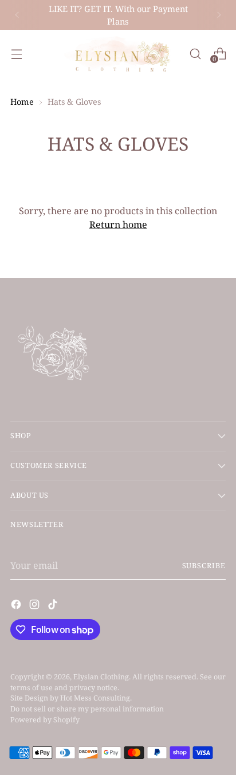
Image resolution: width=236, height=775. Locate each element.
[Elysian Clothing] (118, 53)
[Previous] (17, 15)
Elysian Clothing (101, 677)
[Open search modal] (195, 53)
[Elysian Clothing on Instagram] (35, 606)
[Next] (218, 15)
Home (22, 101)
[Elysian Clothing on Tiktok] (54, 606)
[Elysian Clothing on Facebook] (17, 606)
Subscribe (204, 566)
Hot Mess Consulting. (96, 698)
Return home (118, 224)
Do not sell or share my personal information (87, 709)
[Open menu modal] (16, 53)
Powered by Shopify (45, 720)
